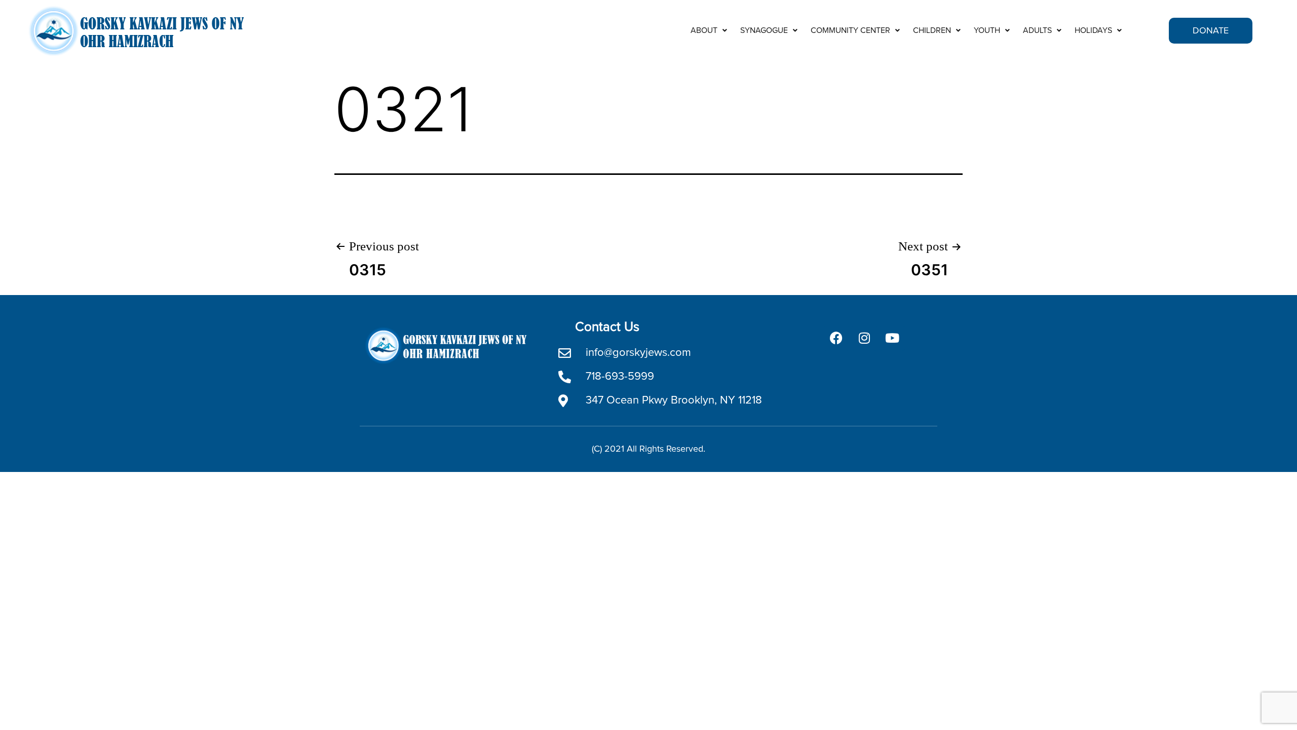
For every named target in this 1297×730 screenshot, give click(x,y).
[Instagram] (864, 338)
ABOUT (704, 30)
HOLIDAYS (1093, 30)
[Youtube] (892, 338)
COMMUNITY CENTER (850, 30)
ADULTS (1037, 30)
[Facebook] (836, 338)
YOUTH (987, 30)
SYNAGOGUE (764, 30)
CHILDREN (932, 30)
